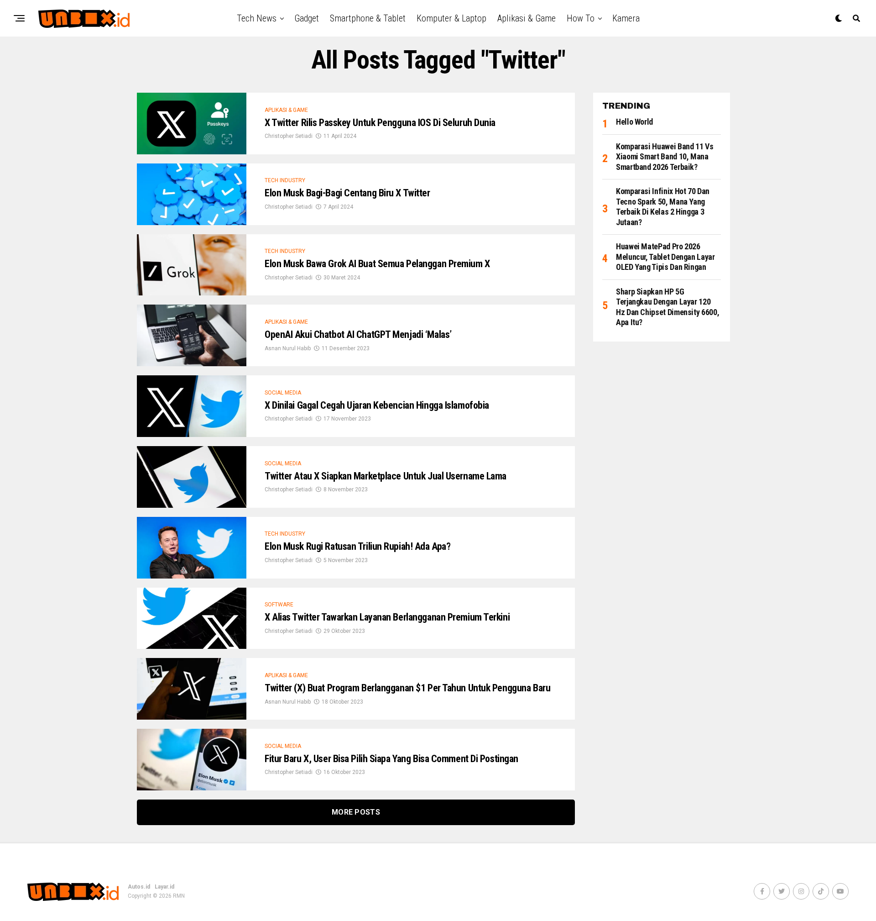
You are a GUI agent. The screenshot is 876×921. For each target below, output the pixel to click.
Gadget (306, 18)
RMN (179, 896)
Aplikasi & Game (526, 18)
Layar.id (164, 887)
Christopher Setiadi (289, 136)
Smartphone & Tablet (368, 18)
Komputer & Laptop (451, 18)
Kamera (626, 18)
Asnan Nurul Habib (288, 348)
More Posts (356, 812)
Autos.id (139, 887)
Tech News (256, 18)
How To (580, 18)
